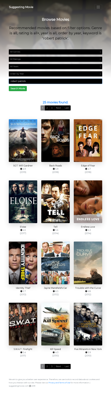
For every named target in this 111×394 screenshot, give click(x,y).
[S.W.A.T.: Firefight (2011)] (23, 324)
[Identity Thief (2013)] (23, 263)
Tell (55, 227)
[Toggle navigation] (98, 7)
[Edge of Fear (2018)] (88, 140)
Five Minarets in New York (88, 349)
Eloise (23, 227)
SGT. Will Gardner (23, 165)
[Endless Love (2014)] (88, 201)
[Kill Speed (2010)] (55, 324)
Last (67, 108)
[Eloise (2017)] (23, 201)
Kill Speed (55, 349)
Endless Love (88, 227)
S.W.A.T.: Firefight (23, 349)
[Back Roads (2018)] (55, 140)
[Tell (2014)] (55, 201)
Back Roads (55, 165)
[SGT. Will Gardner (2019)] (23, 140)
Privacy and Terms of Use (59, 383)
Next (58, 108)
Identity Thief (23, 288)
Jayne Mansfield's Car (55, 288)
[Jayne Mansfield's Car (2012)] (55, 263)
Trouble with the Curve (88, 288)
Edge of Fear (88, 165)
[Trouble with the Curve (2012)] (88, 263)
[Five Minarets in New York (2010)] (88, 324)
